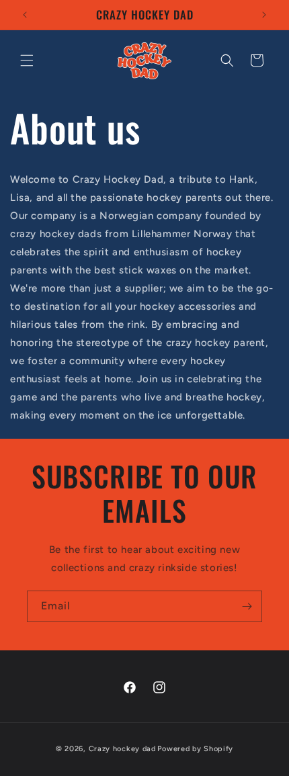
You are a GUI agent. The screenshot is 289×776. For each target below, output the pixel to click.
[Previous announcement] (25, 15)
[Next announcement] (264, 15)
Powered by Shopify (195, 748)
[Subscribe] (246, 606)
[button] (27, 60)
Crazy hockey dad (122, 748)
